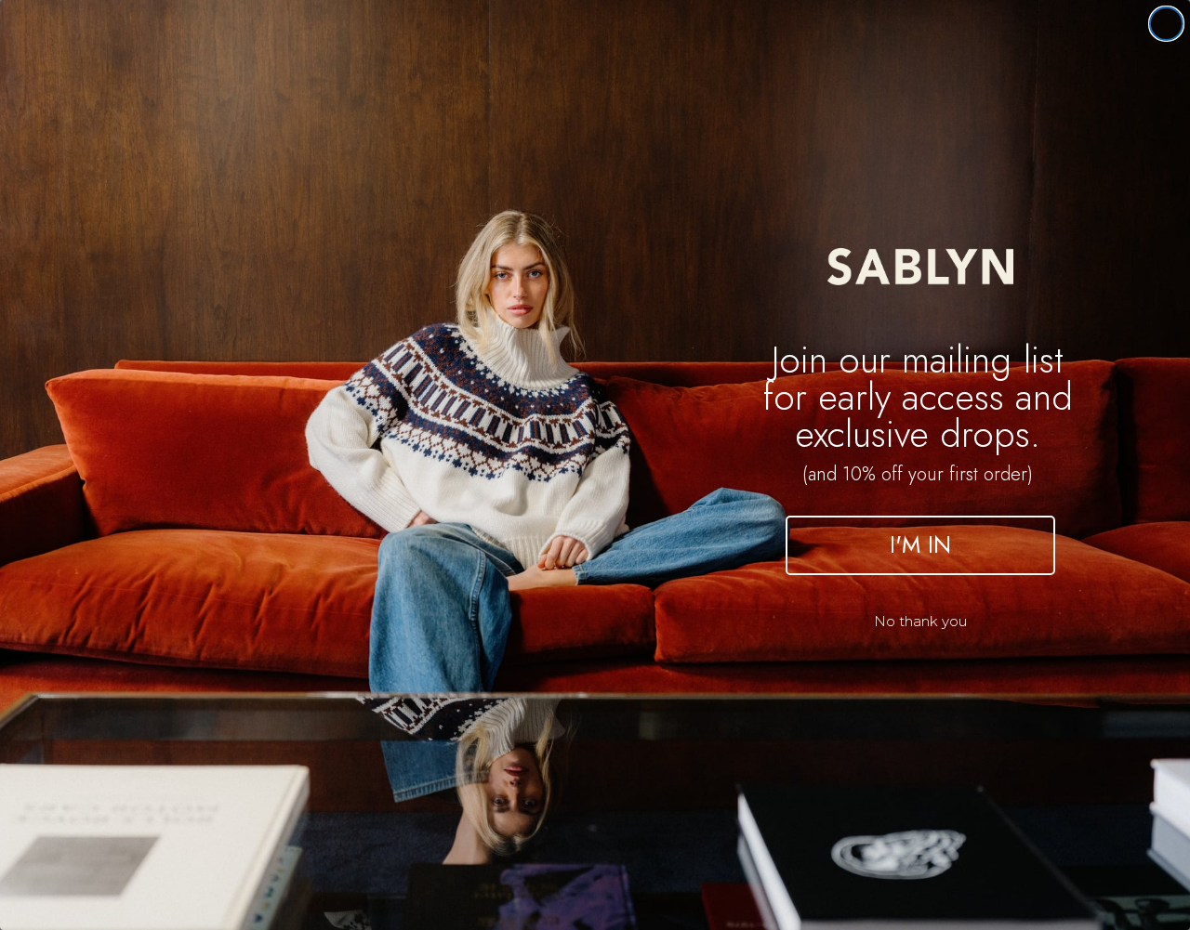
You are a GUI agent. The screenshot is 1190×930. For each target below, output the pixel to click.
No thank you (920, 621)
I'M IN (920, 544)
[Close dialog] (1166, 23)
